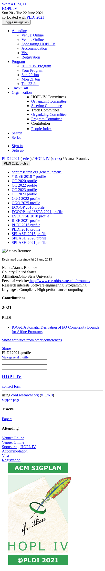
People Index (41, 129)
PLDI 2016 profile (26, 229)
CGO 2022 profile (26, 198)
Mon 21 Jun (30, 79)
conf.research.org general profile (37, 172)
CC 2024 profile (24, 194)
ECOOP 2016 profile (28, 207)
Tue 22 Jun (30, 84)
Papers (7, 419)
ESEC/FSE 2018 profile (30, 216)
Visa (24, 53)
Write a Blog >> (14, 4)
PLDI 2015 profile (26, 225)
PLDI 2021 (35, 17)
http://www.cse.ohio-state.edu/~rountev (59, 281)
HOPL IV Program (36, 66)
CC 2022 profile (24, 185)
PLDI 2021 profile (16, 163)
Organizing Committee (48, 101)
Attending (19, 31)
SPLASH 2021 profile (29, 242)
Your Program (32, 70)
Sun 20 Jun (30, 75)
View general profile (15, 357)
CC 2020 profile (24, 181)
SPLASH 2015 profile (29, 234)
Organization (22, 92)
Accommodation (34, 48)
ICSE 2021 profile (26, 220)
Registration (30, 57)
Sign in (17, 146)
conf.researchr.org (25, 395)
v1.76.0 (47, 395)
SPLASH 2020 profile (29, 238)
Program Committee (46, 119)
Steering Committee (46, 106)
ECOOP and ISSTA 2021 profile (37, 212)
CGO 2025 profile (26, 203)
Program (18, 61)
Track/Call (20, 88)
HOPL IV (42, 158)
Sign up (18, 150)
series (26, 158)
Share (6, 348)
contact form (11, 386)
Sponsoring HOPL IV (38, 44)
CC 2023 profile (24, 190)
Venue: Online (32, 35)
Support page (11, 400)
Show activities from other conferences (32, 340)
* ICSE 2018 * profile (29, 176)
